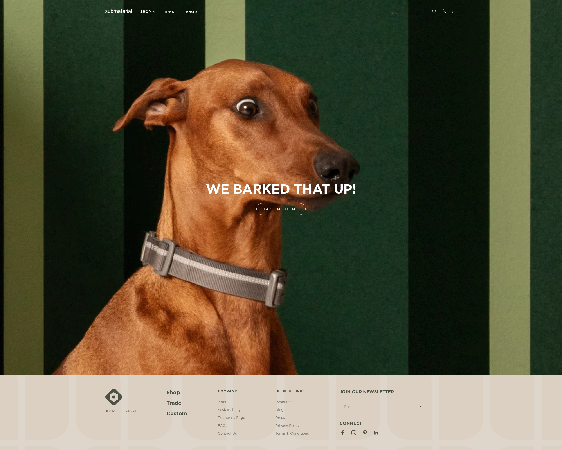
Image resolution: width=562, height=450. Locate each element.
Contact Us (227, 433)
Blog (280, 409)
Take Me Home (281, 209)
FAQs (222, 425)
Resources (284, 402)
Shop (145, 11)
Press (280, 417)
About (192, 11)
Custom (176, 413)
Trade (170, 11)
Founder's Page (231, 417)
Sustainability (229, 409)
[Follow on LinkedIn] (376, 433)
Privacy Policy (287, 425)
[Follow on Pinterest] (365, 433)
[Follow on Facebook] (343, 433)
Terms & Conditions (292, 433)
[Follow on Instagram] (354, 433)
